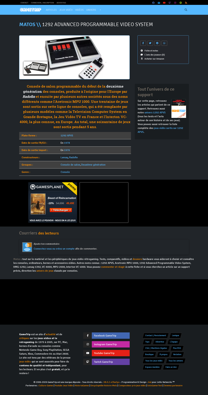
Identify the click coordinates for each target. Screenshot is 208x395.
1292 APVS (67, 135)
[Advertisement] (155, 202)
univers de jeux (44, 270)
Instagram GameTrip (105, 344)
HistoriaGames (82, 385)
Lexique (175, 335)
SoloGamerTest (154, 385)
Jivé (149, 382)
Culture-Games (46, 385)
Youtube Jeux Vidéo (64, 385)
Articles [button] (51, 10)
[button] (100, 10)
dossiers (137, 259)
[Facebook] (153, 3)
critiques (24, 338)
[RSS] (186, 3)
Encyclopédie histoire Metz (104, 385)
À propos (164, 354)
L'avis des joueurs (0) (154, 54)
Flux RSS (177, 348)
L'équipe (174, 342)
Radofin (29, 96)
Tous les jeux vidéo (153, 360)
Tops (147, 342)
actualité (51, 334)
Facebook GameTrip (105, 335)
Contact (24, 3)
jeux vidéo (25, 361)
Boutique (149, 354)
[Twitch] (170, 3)
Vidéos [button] (79, 10)
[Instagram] (175, 3)
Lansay (64, 157)
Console (65, 172)
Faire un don (171, 367)
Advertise (61, 3)
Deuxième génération (93, 164)
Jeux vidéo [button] (66, 10)
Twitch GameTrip (103, 362)
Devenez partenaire (173, 385)
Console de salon (70, 164)
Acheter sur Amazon (154, 58)
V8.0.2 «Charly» (112, 382)
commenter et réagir (113, 267)
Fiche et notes (151, 50)
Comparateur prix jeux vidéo (132, 385)
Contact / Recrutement (155, 335)
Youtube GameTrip (104, 353)
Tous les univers (176, 360)
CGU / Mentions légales (156, 348)
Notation (177, 354)
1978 (67, 142)
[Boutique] (159, 3)
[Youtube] (164, 3)
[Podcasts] (180, 3)
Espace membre (152, 367)
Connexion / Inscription (42, 3)
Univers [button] (91, 10)
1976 (67, 150)
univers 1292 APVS (155, 112)
